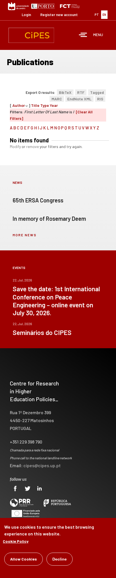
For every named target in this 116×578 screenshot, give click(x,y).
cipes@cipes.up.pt (42, 465)
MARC (57, 98)
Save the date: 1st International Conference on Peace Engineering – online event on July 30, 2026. (56, 300)
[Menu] (83, 35)
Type (44, 105)
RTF (80, 92)
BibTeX (65, 92)
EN (104, 14)
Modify (15, 146)
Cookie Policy (15, 541)
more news (25, 235)
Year (54, 105)
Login (26, 14)
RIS (100, 98)
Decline (59, 559)
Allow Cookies (23, 559)
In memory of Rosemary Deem (49, 218)
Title (35, 105)
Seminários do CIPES (42, 332)
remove (32, 146)
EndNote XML (79, 98)
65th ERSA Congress (38, 200)
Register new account (59, 14)
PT (97, 14)
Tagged (97, 92)
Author (18, 105)
